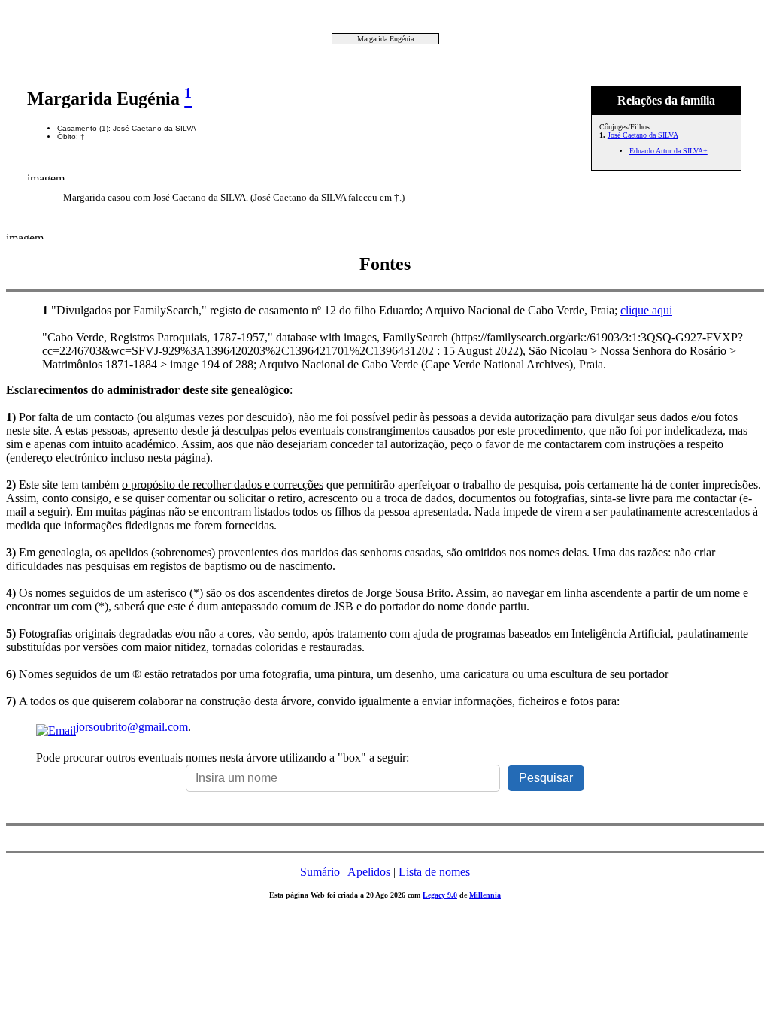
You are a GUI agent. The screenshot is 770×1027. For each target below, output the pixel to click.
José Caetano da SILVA (643, 135)
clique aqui (646, 310)
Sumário (320, 871)
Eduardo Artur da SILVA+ (668, 151)
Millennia (485, 895)
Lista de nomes (434, 871)
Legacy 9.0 (440, 895)
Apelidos (368, 871)
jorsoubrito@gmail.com (132, 726)
